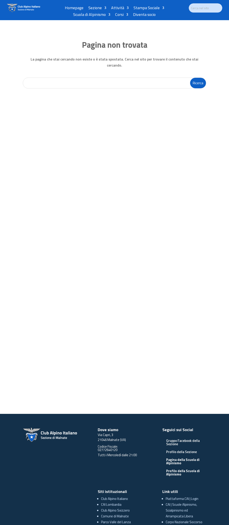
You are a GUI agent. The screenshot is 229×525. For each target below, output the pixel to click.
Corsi (119, 15)
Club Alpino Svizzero (115, 510)
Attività (117, 8)
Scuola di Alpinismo (89, 15)
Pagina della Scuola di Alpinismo (182, 461)
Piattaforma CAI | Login (182, 498)
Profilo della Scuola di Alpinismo (183, 472)
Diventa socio (144, 15)
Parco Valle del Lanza (116, 522)
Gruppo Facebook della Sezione (183, 442)
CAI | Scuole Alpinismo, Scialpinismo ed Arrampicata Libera (181, 510)
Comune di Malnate (115, 516)
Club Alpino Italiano (114, 498)
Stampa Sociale (147, 8)
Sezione (95, 8)
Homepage (74, 8)
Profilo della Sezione (181, 451)
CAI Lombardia (111, 504)
